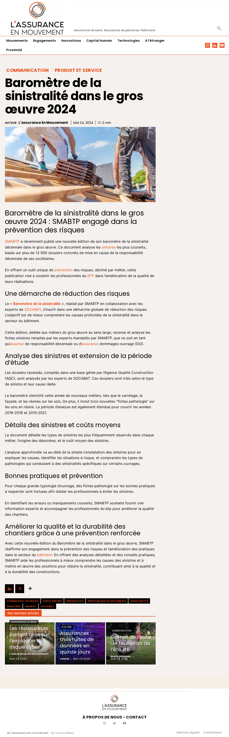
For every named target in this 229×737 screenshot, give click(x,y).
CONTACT (136, 717)
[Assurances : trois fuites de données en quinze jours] (80, 643)
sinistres (14, 606)
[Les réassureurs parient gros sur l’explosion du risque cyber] (30, 643)
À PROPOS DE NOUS (102, 717)
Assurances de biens (24, 622)
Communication (27, 70)
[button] (219, 28)
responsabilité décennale (107, 601)
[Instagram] (207, 45)
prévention (74, 601)
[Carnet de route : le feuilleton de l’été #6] (131, 643)
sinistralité (139, 601)
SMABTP (30, 606)
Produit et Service (78, 70)
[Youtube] (222, 45)
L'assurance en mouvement (43, 123)
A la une (66, 627)
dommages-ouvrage (22, 601)
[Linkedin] (214, 45)
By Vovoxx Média (62, 733)
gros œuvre (52, 601)
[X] (19, 588)
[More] (30, 588)
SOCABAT (47, 606)
